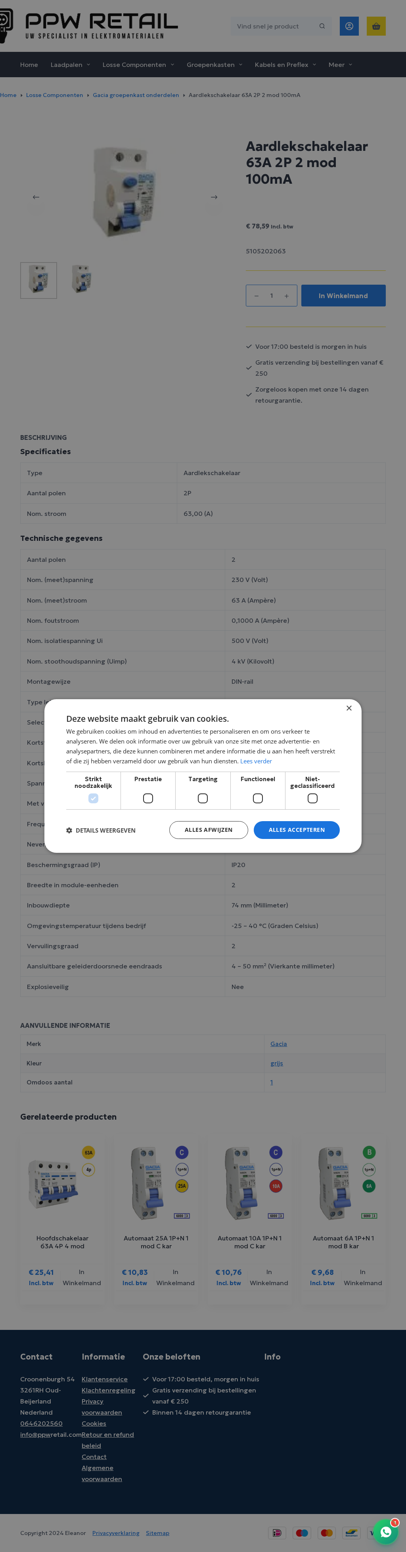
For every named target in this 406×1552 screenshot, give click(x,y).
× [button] (349, 708)
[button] (101, 830)
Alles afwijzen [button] (209, 829)
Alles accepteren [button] (297, 829)
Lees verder (256, 761)
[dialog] (203, 776)
